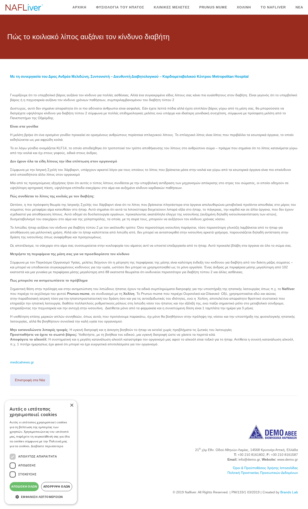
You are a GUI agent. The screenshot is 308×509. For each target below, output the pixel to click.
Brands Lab (289, 492)
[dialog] (41, 452)
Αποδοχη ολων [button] (24, 486)
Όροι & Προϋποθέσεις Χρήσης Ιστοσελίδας (265, 468)
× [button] (71, 405)
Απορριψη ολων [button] (56, 486)
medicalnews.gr (22, 362)
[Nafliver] (24, 7)
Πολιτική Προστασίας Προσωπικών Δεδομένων (262, 473)
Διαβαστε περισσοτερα (47, 446)
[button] (41, 496)
